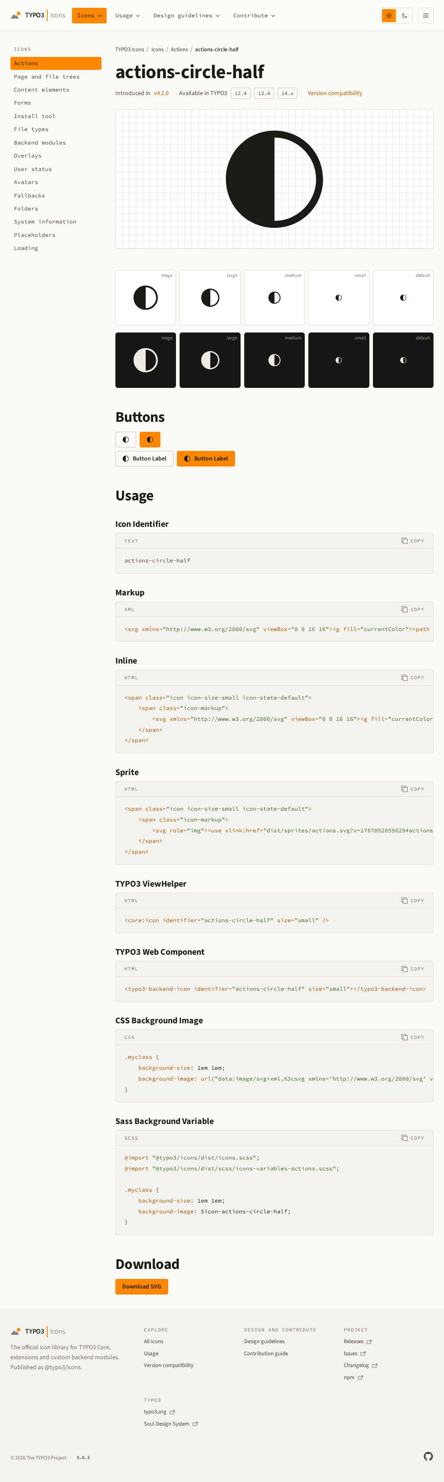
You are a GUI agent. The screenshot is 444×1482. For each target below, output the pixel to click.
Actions (179, 49)
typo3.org (155, 1412)
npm (349, 1377)
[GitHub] (428, 1456)
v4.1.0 (161, 93)
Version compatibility (335, 93)
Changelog (356, 1365)
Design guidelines (182, 15)
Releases (353, 1341)
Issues (350, 1353)
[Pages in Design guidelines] (217, 15)
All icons (153, 1341)
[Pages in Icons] (99, 15)
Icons (86, 15)
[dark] (404, 15)
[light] (389, 15)
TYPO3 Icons (129, 49)
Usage (124, 15)
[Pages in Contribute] (273, 15)
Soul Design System (166, 1424)
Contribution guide (266, 1353)
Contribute (250, 15)
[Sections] (426, 15)
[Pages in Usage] (137, 15)
